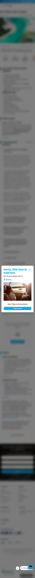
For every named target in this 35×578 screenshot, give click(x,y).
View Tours (17, 308)
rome (8, 279)
